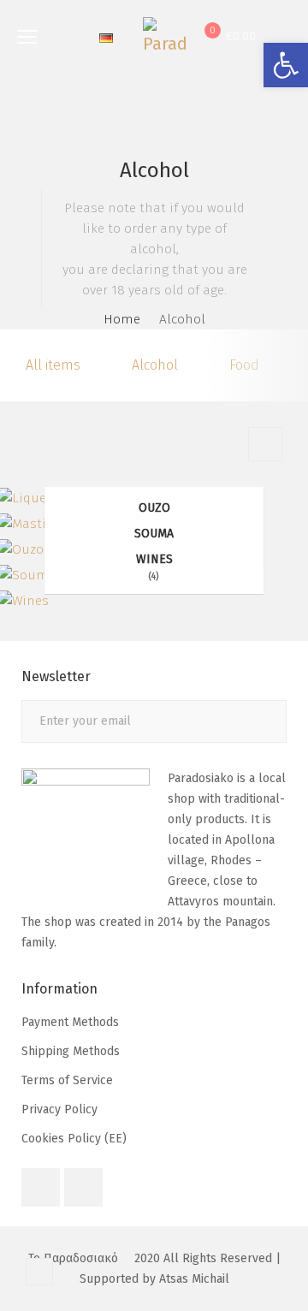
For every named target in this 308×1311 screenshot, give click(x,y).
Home (122, 319)
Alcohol (155, 365)
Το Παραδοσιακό (73, 1258)
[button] (286, 65)
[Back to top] (39, 1271)
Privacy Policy (59, 1109)
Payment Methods (70, 1022)
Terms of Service (67, 1080)
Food (244, 365)
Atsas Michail (194, 1279)
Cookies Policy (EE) (74, 1138)
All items (53, 365)
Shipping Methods (70, 1051)
